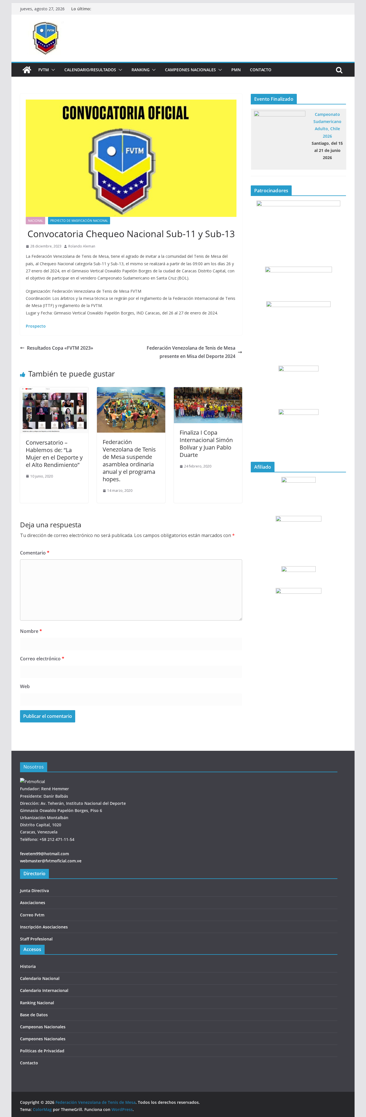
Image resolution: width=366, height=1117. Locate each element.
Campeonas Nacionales (42, 1026)
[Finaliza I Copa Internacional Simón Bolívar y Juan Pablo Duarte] (208, 391)
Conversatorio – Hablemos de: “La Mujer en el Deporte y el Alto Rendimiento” (54, 454)
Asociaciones (32, 902)
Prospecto (36, 326)
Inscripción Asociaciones (44, 927)
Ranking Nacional (37, 1002)
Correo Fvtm (32, 915)
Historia (28, 966)
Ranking (141, 69)
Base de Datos (34, 1014)
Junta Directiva (34, 890)
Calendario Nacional (39, 978)
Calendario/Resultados (90, 69)
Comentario (34, 553)
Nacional (35, 221)
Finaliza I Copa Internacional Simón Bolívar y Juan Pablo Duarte (206, 444)
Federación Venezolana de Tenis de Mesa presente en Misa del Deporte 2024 (191, 352)
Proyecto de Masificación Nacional (79, 221)
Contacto (260, 69)
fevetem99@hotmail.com (44, 853)
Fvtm (43, 69)
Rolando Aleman (81, 246)
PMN (236, 69)
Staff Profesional (36, 939)
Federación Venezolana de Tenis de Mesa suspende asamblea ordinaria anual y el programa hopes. (129, 460)
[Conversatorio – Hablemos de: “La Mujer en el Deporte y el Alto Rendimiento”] (54, 391)
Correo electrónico (42, 658)
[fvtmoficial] (32, 781)
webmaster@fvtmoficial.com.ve (50, 861)
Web (25, 686)
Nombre (31, 631)
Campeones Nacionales (190, 69)
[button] (52, 70)
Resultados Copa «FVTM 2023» (60, 348)
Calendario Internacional (44, 990)
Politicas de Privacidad (42, 1050)
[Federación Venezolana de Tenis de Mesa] (27, 70)
